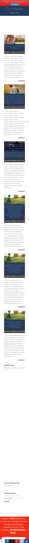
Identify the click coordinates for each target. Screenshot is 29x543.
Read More (21, 80)
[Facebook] (7, 541)
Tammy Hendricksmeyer (8, 485)
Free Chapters (14, 4)
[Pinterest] (16, 541)
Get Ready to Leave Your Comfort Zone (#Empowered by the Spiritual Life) (14, 324)
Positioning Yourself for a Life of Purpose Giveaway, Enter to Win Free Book (14, 155)
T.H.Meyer (13, 52)
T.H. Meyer (14, 9)
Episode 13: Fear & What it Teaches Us (14, 47)
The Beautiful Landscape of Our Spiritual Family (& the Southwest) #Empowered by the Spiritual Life (14, 268)
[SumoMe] (26, 541)
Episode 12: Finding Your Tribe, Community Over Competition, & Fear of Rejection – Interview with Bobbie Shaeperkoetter (14, 99)
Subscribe (7, 501)
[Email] (21, 541)
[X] (12, 541)
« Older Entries (8, 364)
